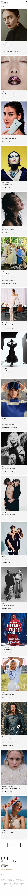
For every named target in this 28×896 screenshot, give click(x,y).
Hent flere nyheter (14, 845)
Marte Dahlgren (13, 883)
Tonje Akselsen (3, 879)
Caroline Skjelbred (4, 884)
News (2, 876)
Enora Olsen (18, 884)
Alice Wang (9, 886)
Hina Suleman (3, 882)
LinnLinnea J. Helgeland (5, 880)
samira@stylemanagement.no (6, 869)
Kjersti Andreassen (4, 883)
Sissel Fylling (10, 879)
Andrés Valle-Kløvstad (21, 883)
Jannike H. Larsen (17, 879)
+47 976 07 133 (3, 870)
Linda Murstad (19, 882)
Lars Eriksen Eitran (11, 882)
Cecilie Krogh (3, 886)
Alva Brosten (13, 880)
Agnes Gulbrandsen (21, 880)
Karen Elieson (11, 884)
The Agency (3, 874)
